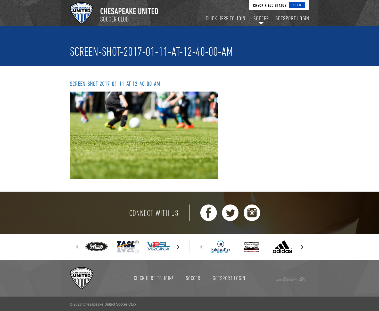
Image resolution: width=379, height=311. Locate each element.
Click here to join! (154, 278)
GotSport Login (229, 278)
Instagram (252, 212)
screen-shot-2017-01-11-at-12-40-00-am (115, 83)
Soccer (193, 278)
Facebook (208, 212)
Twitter (230, 212)
